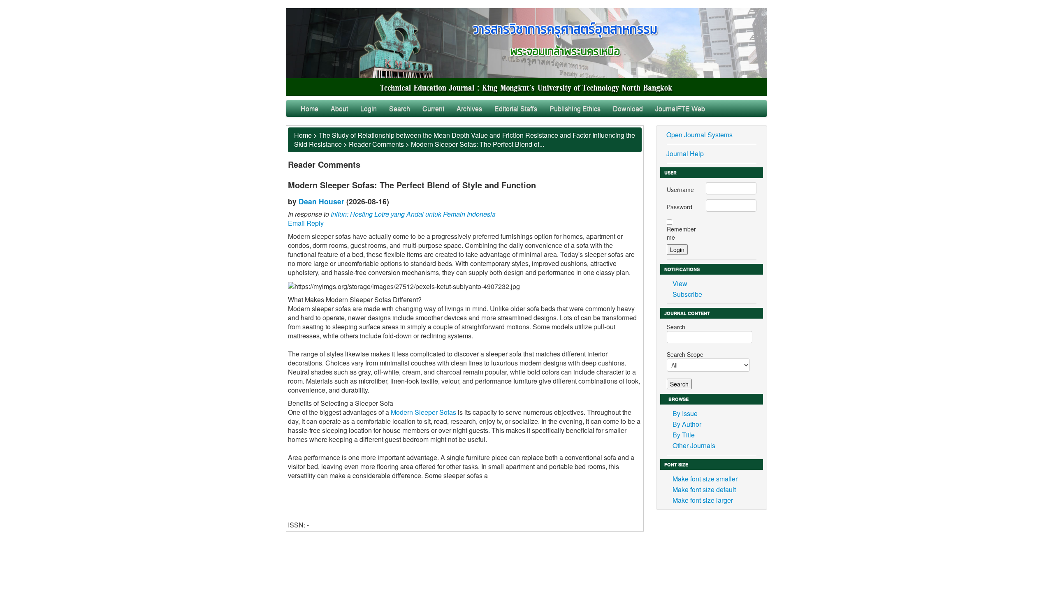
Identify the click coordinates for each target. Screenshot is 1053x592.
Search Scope (685, 354)
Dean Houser (321, 201)
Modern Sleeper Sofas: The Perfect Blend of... (477, 144)
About (339, 108)
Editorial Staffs (515, 108)
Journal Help (685, 153)
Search (399, 108)
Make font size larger (703, 500)
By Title (684, 434)
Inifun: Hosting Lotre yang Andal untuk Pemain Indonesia (413, 214)
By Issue (685, 413)
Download (628, 108)
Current (433, 108)
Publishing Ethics (575, 108)
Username (680, 189)
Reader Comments (376, 144)
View (680, 283)
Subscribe (687, 294)
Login (368, 108)
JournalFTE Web (680, 108)
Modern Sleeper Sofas (423, 412)
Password (679, 207)
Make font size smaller (705, 478)
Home (309, 108)
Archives (469, 108)
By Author (687, 424)
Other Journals (694, 445)
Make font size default (704, 489)
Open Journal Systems (699, 134)
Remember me (681, 233)
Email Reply (306, 223)
